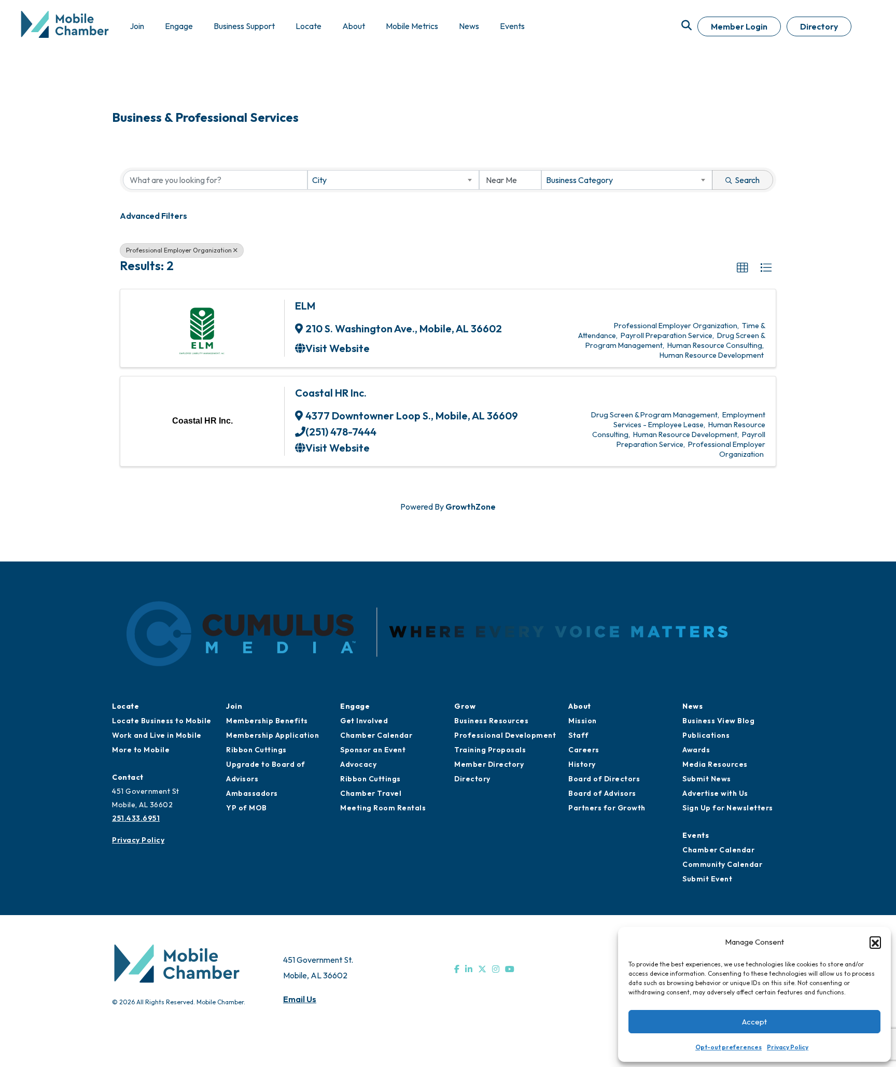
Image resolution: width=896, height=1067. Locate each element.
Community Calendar (722, 864)
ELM (305, 305)
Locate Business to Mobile (162, 720)
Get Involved (364, 720)
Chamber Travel (370, 793)
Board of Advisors (602, 793)
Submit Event (707, 878)
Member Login (739, 26)
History (582, 764)
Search (747, 180)
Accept (754, 1022)
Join (234, 706)
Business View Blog (718, 720)
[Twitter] (482, 969)
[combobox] (393, 180)
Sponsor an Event (372, 749)
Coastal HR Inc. (331, 392)
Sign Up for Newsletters (727, 807)
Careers (583, 749)
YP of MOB (246, 807)
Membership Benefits (267, 720)
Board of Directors (604, 778)
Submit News (706, 778)
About (579, 706)
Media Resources (715, 764)
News (692, 706)
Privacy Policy (787, 1047)
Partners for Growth (607, 807)
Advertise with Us (715, 793)
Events (695, 835)
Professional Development (505, 735)
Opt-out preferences (728, 1047)
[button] (875, 942)
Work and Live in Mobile (157, 735)
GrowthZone (470, 506)
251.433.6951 (136, 818)
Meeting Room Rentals (383, 807)
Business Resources (491, 720)
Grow (464, 706)
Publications (706, 735)
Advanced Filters (153, 215)
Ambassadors (252, 793)
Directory (819, 26)
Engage (355, 706)
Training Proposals (490, 749)
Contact (128, 777)
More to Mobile (141, 749)
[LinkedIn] (468, 969)
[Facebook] (456, 969)
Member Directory (489, 764)
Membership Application (272, 735)
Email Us (299, 999)
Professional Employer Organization (179, 250)
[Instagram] (495, 969)
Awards (696, 749)
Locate (125, 706)
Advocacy (358, 764)
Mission (582, 720)
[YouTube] (509, 969)
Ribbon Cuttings (256, 749)
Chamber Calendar (376, 735)
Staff (578, 735)
